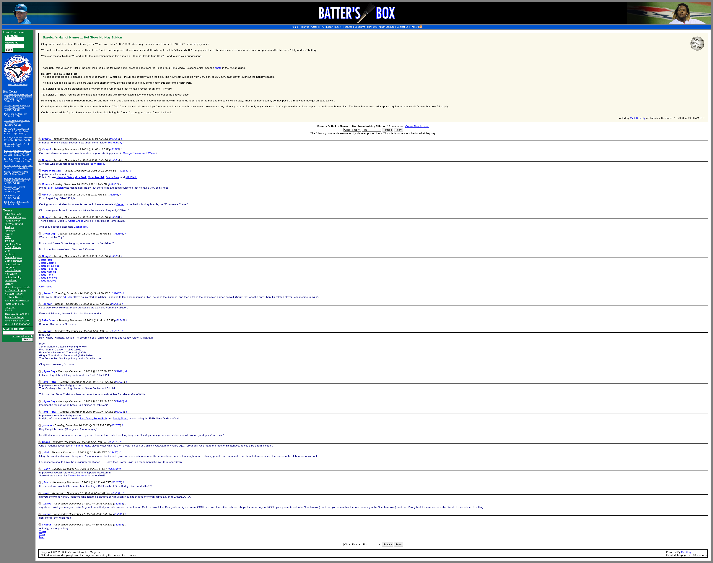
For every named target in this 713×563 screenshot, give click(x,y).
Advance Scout (13, 213)
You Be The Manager (17, 323)
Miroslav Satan (65, 177)
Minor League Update (17, 287)
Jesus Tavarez (47, 280)
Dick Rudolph (56, 187)
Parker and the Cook (13, 114)
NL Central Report (15, 290)
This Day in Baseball (17, 313)
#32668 (115, 303)
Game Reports (13, 257)
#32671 (119, 371)
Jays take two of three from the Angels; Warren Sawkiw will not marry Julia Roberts (18, 96)
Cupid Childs (75, 220)
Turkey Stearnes (77, 475)
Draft (7, 250)
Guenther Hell (96, 177)
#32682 (118, 513)
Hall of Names (13, 270)
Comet (120, 204)
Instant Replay (13, 277)
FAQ (321, 27)
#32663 (113, 194)
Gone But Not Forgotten (13, 265)
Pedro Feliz (100, 418)
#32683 (118, 524)
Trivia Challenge (14, 317)
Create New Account (417, 126)
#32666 (114, 256)
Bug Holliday (115, 142)
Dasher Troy (81, 226)
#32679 (116, 482)
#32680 (116, 492)
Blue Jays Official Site (17, 84)
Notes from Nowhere (17, 300)
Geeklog (686, 552)
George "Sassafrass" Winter (139, 153)
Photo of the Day (14, 303)
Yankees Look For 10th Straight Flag (14, 188)
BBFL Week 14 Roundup (15, 202)
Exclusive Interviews (365, 27)
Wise (42, 534)
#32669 (119, 320)
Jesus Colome (47, 262)
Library (9, 283)
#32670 (115, 330)
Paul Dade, (87, 418)
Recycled (10, 307)
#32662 (113, 184)
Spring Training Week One (16, 172)
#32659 (114, 149)
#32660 (114, 159)
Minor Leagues (387, 27)
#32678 (113, 468)
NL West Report (14, 297)
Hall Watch (11, 273)
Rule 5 (8, 310)
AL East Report (13, 220)
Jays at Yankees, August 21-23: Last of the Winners (17, 106)
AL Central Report (15, 217)
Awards (9, 233)
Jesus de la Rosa (49, 265)
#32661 (124, 170)
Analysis (9, 227)
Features (347, 27)
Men (41, 537)
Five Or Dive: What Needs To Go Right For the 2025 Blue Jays (17, 152)
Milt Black (131, 177)
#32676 (113, 441)
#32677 (113, 452)
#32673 (119, 401)
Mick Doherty (637, 118)
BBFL (8, 237)
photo (218, 67)
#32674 (119, 411)
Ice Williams (97, 163)
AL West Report (14, 223)
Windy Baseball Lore (17, 320)
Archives (304, 27)
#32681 (118, 503)
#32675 (115, 425)
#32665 (118, 233)
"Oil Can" (68, 296)
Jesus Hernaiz (47, 271)
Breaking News (13, 243)
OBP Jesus (45, 286)
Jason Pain (112, 177)
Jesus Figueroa (48, 268)
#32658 (114, 138)
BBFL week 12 (10, 196)
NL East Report (13, 293)
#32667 (116, 293)
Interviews (11, 280)
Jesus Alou (45, 259)
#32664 (114, 217)
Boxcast (9, 240)
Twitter (413, 27)
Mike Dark (81, 177)
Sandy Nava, (120, 418)
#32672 (119, 381)
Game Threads (13, 260)
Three (42, 531)
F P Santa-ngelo (80, 445)
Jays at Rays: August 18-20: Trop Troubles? (17, 121)
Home (295, 27)
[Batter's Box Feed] (420, 27)
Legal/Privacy (333, 27)
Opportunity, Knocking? (14, 144)
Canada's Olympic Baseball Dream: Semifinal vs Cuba (16, 130)
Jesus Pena (46, 274)
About (314, 27)
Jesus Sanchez (48, 277)
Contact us (402, 27)
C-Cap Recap (13, 247)
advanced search (22, 336)
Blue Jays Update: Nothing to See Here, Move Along (17, 179)
